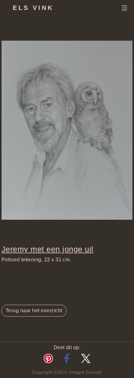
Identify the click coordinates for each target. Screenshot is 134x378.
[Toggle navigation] (124, 7)
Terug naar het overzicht (34, 310)
